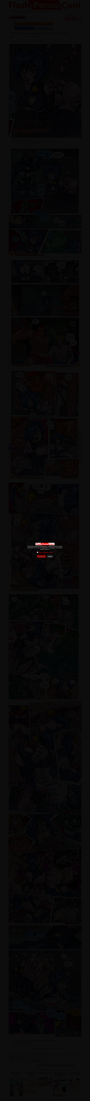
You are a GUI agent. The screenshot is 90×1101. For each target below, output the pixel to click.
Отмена (50, 556)
